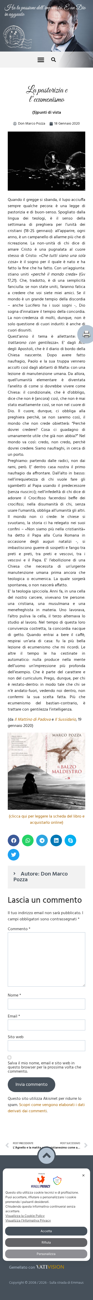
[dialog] (46, 1214)
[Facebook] (13, 1154)
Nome (14, 895)
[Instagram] (35, 1154)
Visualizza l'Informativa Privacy (28, 1220)
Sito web (16, 937)
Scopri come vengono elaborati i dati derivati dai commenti (46, 1007)
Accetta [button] (46, 1231)
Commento (19, 829)
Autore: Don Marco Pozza (40, 776)
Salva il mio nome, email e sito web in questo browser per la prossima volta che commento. (44, 967)
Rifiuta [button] (46, 1242)
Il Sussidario (65, 619)
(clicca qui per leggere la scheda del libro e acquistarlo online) (46, 719)
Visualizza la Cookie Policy (25, 1216)
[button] (40, 8)
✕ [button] (83, 1175)
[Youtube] (24, 1154)
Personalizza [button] (46, 1254)
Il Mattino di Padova (32, 619)
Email (14, 916)
